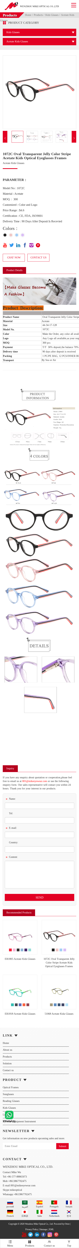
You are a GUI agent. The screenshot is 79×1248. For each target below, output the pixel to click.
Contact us (8, 1070)
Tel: (11, 813)
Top (69, 1243)
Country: (13, 842)
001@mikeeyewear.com (34, 781)
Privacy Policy (31, 1229)
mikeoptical (16, 1190)
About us (7, 1049)
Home (28, 15)
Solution (7, 1063)
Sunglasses (8, 1094)
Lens (5, 1114)
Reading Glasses (11, 1101)
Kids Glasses (51, 15)
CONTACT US (38, 257)
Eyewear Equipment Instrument (19, 1121)
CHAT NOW (14, 257)
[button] (5, 138)
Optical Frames (11, 1087)
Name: (11, 799)
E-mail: (11, 829)
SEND (40, 897)
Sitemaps (43, 1229)
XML (51, 1229)
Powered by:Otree (62, 1224)
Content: (12, 858)
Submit (62, 1146)
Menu (10, 1243)
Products (38, 15)
